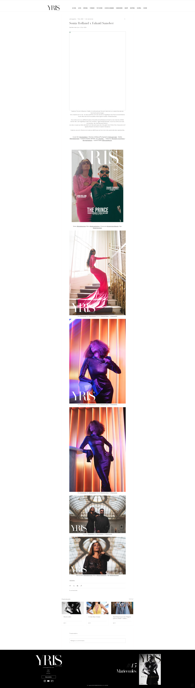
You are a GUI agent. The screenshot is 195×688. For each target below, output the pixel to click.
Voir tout (131, 599)
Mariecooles (67, 617)
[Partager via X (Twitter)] (73, 585)
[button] (49, 677)
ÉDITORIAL (72, 580)
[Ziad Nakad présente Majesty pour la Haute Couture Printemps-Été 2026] (122, 608)
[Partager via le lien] (81, 585)
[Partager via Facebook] (70, 585)
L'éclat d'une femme (94, 617)
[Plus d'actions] (125, 19)
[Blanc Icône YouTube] (48, 681)
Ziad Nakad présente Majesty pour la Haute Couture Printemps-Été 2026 (122, 617)
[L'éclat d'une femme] (98, 608)
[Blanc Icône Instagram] (44, 681)
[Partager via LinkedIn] (77, 585)
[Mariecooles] (73, 608)
